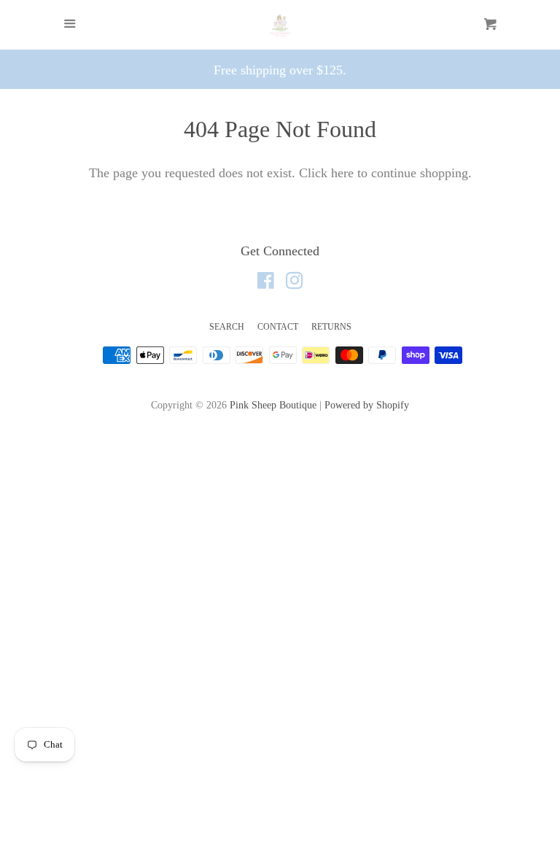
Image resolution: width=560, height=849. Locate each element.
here (342, 173)
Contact (277, 327)
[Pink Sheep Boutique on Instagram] (294, 283)
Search (226, 327)
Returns (331, 327)
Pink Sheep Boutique (273, 405)
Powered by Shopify (366, 405)
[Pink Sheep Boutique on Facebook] (266, 283)
